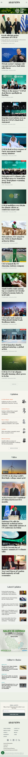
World (3, 682)
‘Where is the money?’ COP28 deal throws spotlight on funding (14, 93)
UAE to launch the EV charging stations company (13, 265)
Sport (5, 736)
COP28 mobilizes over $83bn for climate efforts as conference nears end (13, 207)
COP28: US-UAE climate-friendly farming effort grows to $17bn (14, 374)
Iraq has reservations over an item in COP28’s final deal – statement (14, 120)
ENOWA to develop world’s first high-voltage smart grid (13, 477)
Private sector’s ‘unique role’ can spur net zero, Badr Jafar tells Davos (13, 66)
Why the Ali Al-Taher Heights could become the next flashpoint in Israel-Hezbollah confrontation (10, 668)
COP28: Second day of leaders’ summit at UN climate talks (14, 549)
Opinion (14, 394)
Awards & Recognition (8, 743)
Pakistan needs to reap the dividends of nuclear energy (10, 402)
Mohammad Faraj (6, 438)
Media (15, 732)
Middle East (4, 664)
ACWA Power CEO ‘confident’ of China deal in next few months (14, 499)
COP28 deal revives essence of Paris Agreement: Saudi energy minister (14, 151)
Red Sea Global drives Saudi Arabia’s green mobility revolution (9, 412)
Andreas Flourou (5, 408)
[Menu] (1, 2)
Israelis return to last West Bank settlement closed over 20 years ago (10, 605)
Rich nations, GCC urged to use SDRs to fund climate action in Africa (13, 239)
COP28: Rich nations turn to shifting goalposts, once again (10, 422)
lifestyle (16, 728)
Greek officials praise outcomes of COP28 (10, 36)
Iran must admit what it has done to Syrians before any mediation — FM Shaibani (9, 619)
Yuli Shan (4, 429)
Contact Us (6, 745)
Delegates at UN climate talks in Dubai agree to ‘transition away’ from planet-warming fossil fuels (13, 179)
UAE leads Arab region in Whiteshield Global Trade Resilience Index (12, 320)
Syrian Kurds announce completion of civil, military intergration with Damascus (9, 593)
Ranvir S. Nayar (5, 419)
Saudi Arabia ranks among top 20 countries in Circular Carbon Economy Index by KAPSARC (13, 291)
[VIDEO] (14, 467)
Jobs (15, 734)
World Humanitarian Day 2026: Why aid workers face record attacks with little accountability (10, 686)
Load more (14, 384)
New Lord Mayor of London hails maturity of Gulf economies (13, 573)
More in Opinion (14, 448)
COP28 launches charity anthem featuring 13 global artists (13, 347)
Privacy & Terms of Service (9, 748)
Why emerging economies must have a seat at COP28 (11, 432)
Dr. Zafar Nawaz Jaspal (7, 399)
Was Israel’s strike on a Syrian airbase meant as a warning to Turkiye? (10, 677)
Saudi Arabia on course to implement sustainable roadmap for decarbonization (11, 442)
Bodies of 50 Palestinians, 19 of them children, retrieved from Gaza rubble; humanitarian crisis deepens (10, 612)
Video (14, 457)
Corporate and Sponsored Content (10, 750)
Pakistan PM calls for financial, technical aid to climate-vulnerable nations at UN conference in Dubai (14, 524)
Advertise (5, 746)
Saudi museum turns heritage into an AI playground (9, 598)
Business (6, 734)
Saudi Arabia (7, 728)
